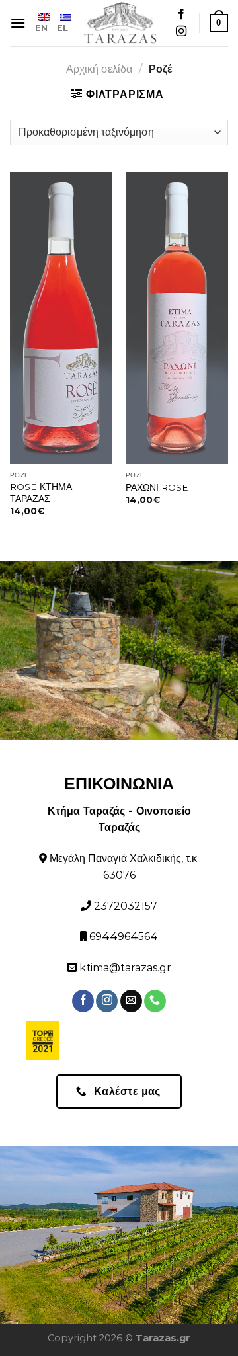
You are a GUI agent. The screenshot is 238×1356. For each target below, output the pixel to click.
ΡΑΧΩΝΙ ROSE (157, 487)
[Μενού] (18, 23)
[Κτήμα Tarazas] (120, 23)
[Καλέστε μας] (155, 1001)
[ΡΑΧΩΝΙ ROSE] (177, 318)
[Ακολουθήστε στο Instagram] (181, 32)
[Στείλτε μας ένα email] (131, 1001)
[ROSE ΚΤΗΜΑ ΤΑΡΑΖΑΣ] (61, 318)
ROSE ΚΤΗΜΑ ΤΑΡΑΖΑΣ (41, 492)
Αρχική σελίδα (99, 69)
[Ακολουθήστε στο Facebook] (181, 14)
